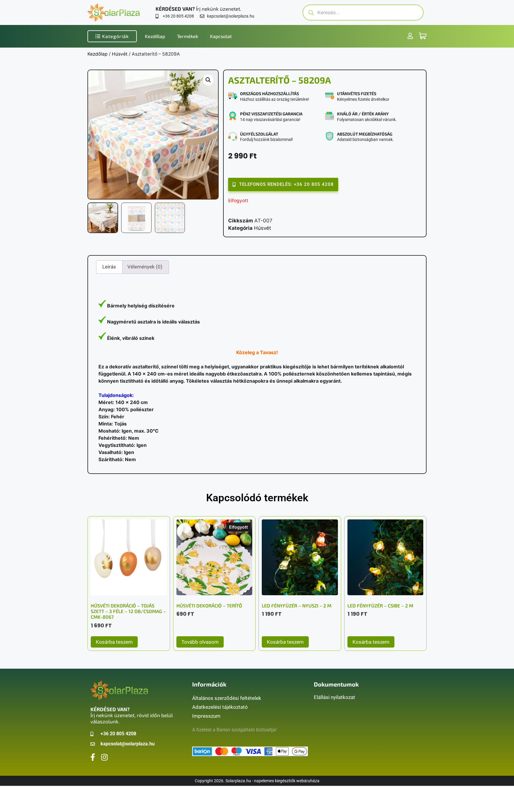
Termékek (187, 36)
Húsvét (120, 54)
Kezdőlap (155, 36)
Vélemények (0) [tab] (144, 267)
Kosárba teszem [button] (114, 642)
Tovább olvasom (200, 642)
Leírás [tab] (109, 267)
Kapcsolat (221, 36)
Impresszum (206, 716)
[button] (208, 80)
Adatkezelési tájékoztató (220, 707)
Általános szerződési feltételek (226, 698)
